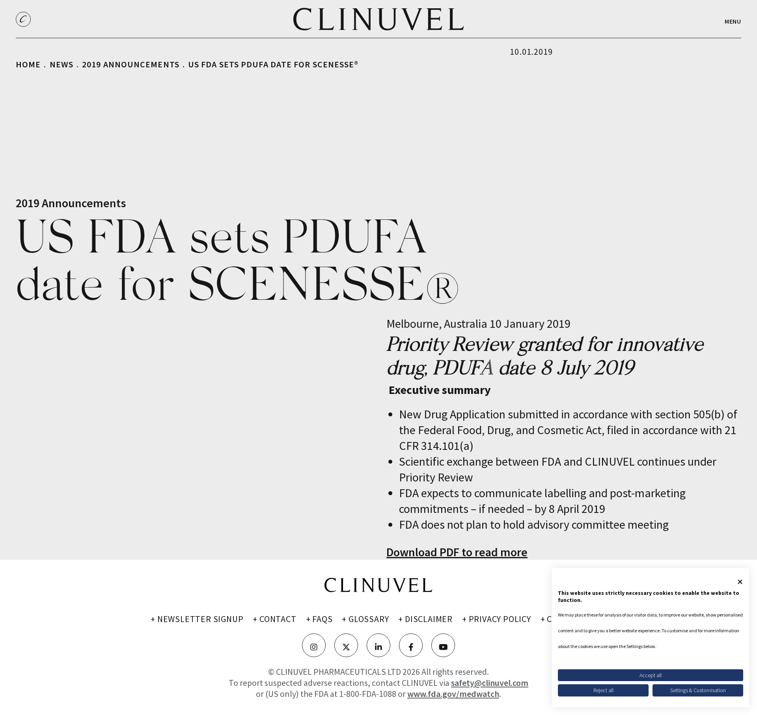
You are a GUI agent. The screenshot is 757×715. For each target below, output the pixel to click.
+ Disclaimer (425, 618)
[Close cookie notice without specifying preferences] (740, 582)
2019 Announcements (130, 64)
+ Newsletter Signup (197, 618)
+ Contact (274, 618)
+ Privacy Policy (496, 618)
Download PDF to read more (457, 551)
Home (28, 64)
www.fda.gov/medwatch (453, 693)
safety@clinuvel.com (489, 682)
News (61, 64)
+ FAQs (319, 618)
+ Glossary (365, 618)
